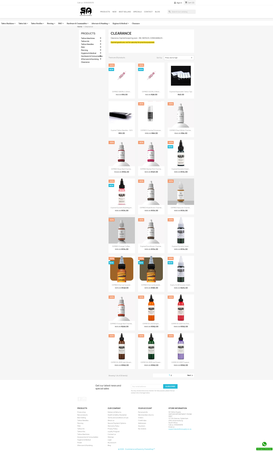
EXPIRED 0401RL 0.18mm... (151, 92)
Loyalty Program (114, 431)
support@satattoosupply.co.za (179, 429)
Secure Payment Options (117, 423)
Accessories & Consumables (87, 437)
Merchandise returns (146, 415)
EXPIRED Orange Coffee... (121, 246)
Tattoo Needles (37, 23)
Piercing (51, 23)
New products (82, 415)
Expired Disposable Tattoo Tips (181, 92)
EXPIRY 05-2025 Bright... (151, 324)
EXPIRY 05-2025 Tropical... (181, 362)
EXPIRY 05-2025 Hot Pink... (180, 324)
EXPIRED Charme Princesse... (151, 130)
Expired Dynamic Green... (181, 169)
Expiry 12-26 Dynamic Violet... (180, 285)
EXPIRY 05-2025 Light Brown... (121, 362)
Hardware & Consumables (78, 23)
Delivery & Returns (114, 412)
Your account (145, 408)
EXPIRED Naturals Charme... (181, 208)
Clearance (136, 23)
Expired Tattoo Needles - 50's (121, 130)
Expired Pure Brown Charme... (151, 246)
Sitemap (111, 437)
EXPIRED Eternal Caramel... (121, 285)
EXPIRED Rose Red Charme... (121, 169)
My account (112, 443)
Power (79, 443)
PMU (61, 23)
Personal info (143, 412)
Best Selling (125, 12)
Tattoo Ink (23, 23)
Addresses (142, 423)
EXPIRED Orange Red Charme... (121, 324)
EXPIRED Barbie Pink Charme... (151, 169)
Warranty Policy (113, 426)
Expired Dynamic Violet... (181, 246)
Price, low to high (179, 57)
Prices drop (81, 412)
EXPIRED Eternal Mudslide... (151, 285)
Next (190, 375)
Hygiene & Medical (121, 23)
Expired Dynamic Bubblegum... (122, 208)
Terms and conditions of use (118, 418)
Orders (140, 418)
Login (110, 440)
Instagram (84, 399)
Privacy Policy (113, 429)
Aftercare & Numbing (100, 23)
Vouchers (141, 426)
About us (111, 420)
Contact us (112, 434)
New (114, 12)
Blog (157, 12)
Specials (137, 12)
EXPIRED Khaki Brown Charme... (151, 208)
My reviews (142, 429)
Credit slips (142, 420)
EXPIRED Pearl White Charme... (181, 130)
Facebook (80, 399)
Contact (148, 12)
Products (105, 12)
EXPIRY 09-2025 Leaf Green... (151, 362)
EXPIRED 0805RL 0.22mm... (121, 92)
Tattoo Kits (81, 431)
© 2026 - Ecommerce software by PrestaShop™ (136, 449)
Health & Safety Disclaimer (117, 415)
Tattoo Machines (8, 23)
